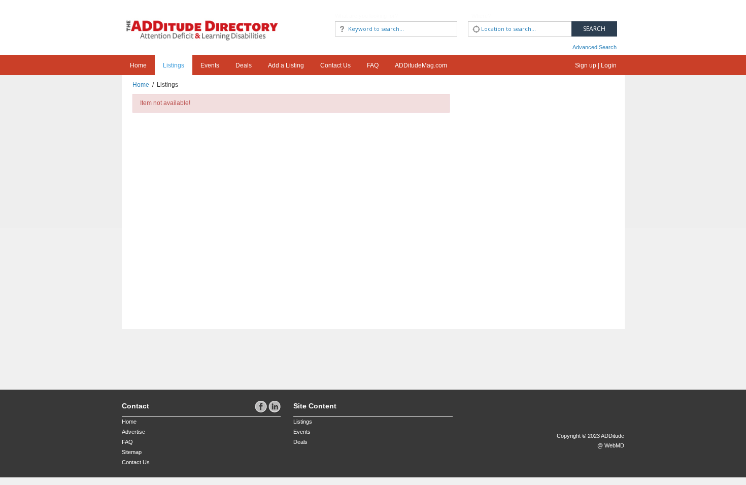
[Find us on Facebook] (261, 406)
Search (594, 28)
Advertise (133, 432)
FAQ (373, 65)
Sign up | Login (596, 65)
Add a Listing (286, 65)
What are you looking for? (366, 16)
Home (138, 65)
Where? (481, 16)
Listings (173, 65)
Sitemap (132, 452)
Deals (243, 65)
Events (209, 65)
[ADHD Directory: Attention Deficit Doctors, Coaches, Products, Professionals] (202, 21)
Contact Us (335, 65)
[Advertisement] (181, 354)
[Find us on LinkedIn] (274, 406)
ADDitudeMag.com (421, 65)
